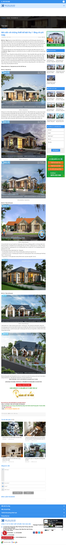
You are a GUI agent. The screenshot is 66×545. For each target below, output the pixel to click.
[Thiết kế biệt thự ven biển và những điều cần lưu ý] (13, 450)
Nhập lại (29, 492)
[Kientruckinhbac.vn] (8, 5)
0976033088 (19, 532)
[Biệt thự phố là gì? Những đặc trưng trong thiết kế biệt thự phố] (36, 429)
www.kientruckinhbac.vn (8, 539)
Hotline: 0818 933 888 (24, 385)
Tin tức (8, 18)
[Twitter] (39, 533)
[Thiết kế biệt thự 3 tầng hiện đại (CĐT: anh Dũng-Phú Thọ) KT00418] (60, 116)
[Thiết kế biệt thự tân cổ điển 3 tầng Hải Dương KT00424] (60, 67)
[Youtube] (37, 533)
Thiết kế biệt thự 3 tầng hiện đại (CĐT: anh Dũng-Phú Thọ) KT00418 (60, 121)
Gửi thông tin (17, 492)
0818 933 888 (6, 1)
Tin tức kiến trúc (14, 18)
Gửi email (11, 413)
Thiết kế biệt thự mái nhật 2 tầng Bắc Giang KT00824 (60, 99)
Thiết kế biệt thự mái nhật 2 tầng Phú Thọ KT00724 (51, 61)
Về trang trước (5, 413)
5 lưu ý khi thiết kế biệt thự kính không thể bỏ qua (12, 438)
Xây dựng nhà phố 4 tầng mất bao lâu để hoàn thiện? (36, 459)
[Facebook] (34, 533)
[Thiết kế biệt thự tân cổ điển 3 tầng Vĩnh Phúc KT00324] (51, 78)
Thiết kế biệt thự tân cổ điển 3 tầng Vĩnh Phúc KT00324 (51, 83)
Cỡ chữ (39, 37)
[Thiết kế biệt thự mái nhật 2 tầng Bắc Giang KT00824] (60, 94)
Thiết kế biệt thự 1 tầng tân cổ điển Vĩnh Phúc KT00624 (60, 61)
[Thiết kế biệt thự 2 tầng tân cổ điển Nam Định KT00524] (51, 67)
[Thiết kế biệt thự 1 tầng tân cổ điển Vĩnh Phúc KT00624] (60, 56)
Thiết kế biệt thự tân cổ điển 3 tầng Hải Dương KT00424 (60, 72)
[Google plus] (42, 533)
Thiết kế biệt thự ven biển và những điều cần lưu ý (13, 459)
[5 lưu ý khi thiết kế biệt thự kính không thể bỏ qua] (13, 429)
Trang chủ (3, 18)
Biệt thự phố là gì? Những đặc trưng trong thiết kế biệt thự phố (36, 438)
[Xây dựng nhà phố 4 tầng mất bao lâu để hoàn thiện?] (36, 450)
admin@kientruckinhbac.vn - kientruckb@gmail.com (14, 537)
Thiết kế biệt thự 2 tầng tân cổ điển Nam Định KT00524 (51, 72)
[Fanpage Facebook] (53, 525)
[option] (24, 443)
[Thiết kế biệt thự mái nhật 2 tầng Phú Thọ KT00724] (51, 56)
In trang (16, 413)
